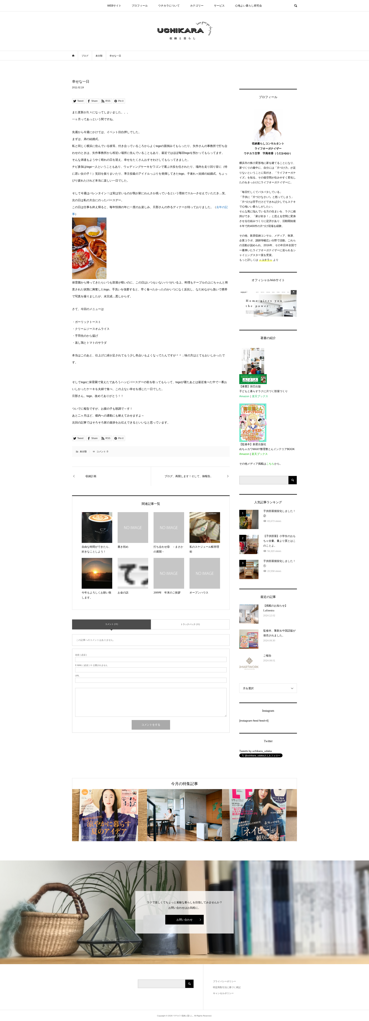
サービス (219, 5)
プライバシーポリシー (224, 981)
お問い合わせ (184, 919)
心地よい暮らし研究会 (248, 5)
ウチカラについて (169, 5)
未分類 (83, 451)
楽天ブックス (260, 396)
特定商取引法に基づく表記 (227, 987)
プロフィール (140, 5)
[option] (109, 815)
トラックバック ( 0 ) (190, 624)
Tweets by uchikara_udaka (255, 751)
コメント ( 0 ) (111, 624)
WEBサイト (114, 5)
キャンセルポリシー (223, 993)
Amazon (244, 396)
